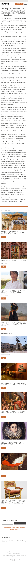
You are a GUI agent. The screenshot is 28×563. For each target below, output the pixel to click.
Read (4, 236)
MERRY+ (14, 561)
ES (24, 0)
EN (26, 0)
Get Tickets (19, 3)
